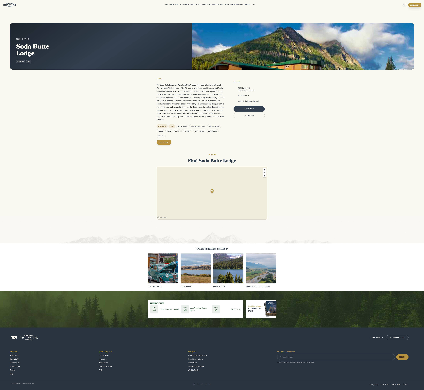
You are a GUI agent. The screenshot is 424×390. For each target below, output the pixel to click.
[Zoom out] (264, 172)
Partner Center (395, 384)
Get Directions (249, 115)
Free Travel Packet (397, 337)
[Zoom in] (264, 169)
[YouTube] (210, 384)
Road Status (192, 363)
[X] (202, 384)
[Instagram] (198, 384)
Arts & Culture (217, 5)
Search (405, 384)
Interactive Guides (105, 366)
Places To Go (184, 5)
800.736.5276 (377, 338)
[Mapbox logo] (162, 217)
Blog (253, 5)
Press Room (384, 384)
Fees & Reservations (195, 359)
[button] (212, 191)
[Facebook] (194, 384)
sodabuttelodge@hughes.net (248, 101)
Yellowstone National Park (233, 5)
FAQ (100, 370)
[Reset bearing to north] (264, 175)
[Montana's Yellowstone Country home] (9, 5)
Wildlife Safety (193, 370)
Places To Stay (195, 5)
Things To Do (206, 5)
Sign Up (402, 357)
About (166, 5)
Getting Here (173, 5)
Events (247, 5)
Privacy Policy (374, 384)
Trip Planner (414, 5)
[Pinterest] (206, 384)
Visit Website (249, 109)
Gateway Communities (196, 366)
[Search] (404, 5)
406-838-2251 (243, 95)
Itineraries (102, 359)
